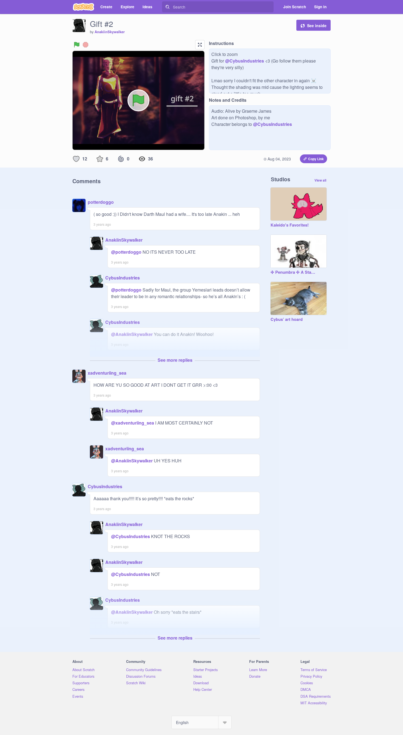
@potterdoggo (126, 252)
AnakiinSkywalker (110, 31)
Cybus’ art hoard (287, 319)
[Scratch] (83, 7)
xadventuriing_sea (107, 373)
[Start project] (76, 44)
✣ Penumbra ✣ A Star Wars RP (293, 272)
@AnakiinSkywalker (132, 334)
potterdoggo (101, 202)
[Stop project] (85, 44)
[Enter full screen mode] (200, 44)
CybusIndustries (122, 278)
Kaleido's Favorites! (290, 225)
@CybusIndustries (244, 61)
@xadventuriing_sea (132, 423)
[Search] (167, 6)
